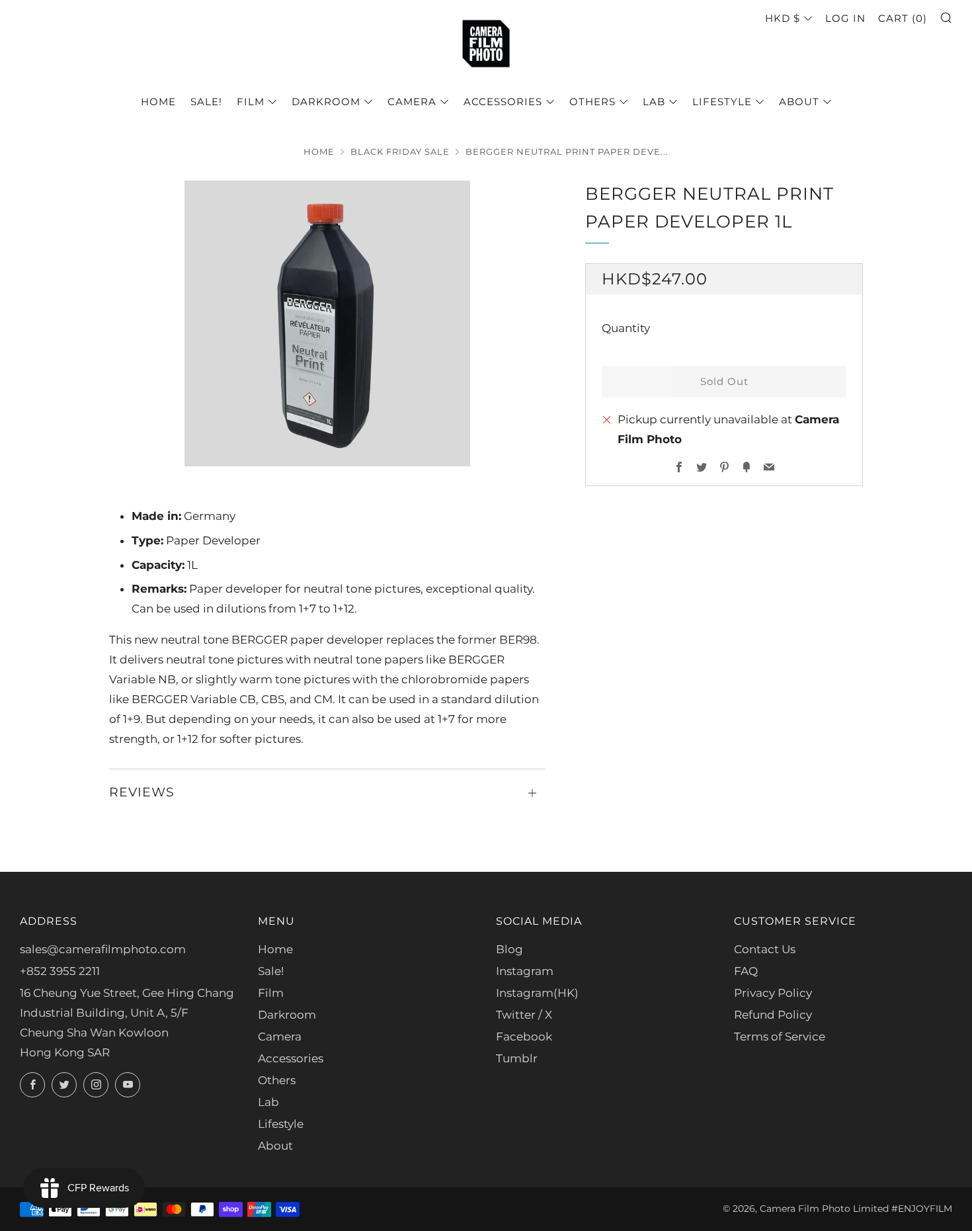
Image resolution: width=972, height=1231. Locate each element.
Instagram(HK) (537, 992)
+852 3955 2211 (60, 971)
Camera (411, 101)
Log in (845, 18)
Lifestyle (722, 101)
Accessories (503, 101)
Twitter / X (524, 1014)
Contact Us (764, 949)
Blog (509, 949)
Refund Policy (773, 1014)
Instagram (524, 971)
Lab (654, 101)
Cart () (902, 18)
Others (592, 101)
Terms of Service (779, 1036)
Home (158, 101)
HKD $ (782, 18)
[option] (327, 323)
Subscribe (864, 1174)
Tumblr (517, 1058)
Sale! (206, 101)
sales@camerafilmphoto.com (103, 949)
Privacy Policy (773, 992)
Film (250, 101)
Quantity (626, 328)
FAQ (746, 971)
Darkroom (326, 101)
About (799, 101)
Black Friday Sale (400, 152)
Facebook (524, 1036)
